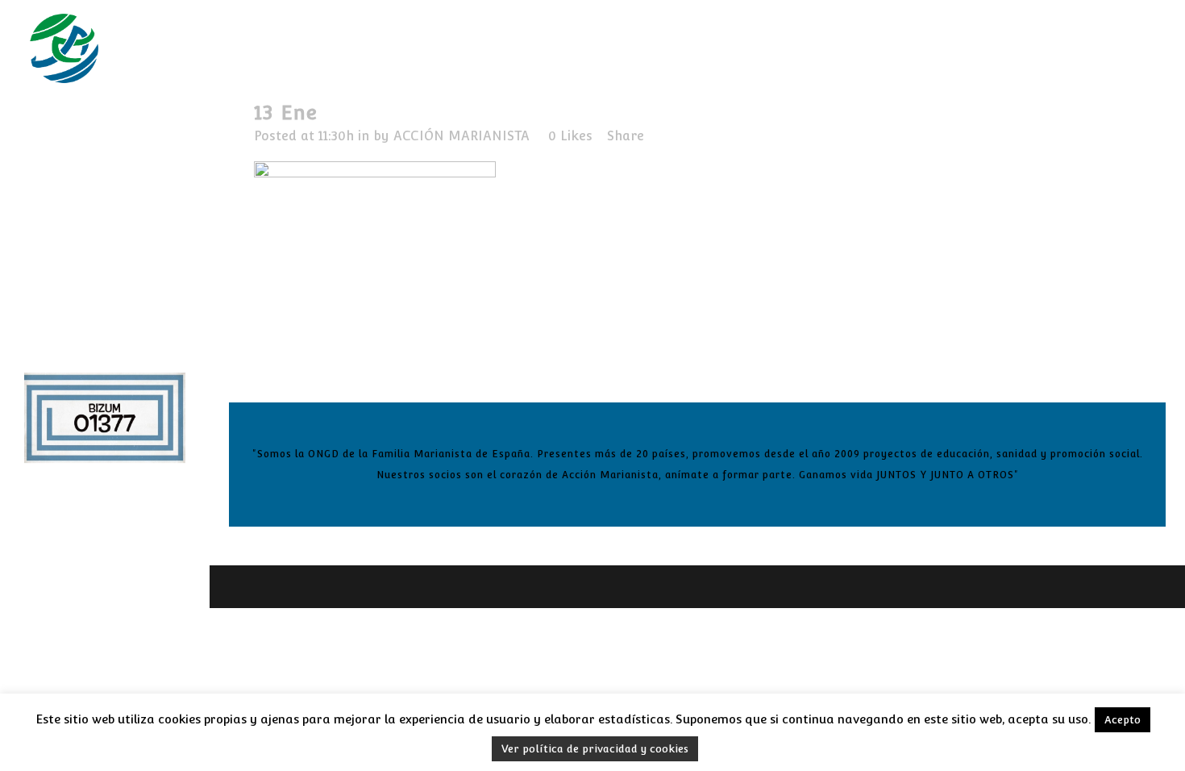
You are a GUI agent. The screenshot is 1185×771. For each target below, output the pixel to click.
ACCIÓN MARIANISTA (461, 136)
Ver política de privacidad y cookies (594, 749)
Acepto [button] (1122, 720)
